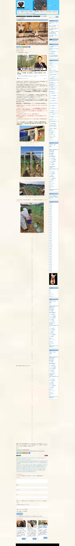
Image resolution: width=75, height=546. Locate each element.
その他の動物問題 (36, 11)
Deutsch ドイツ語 (51, 134)
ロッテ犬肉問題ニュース (29, 16)
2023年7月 (50, 208)
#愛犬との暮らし (19, 466)
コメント (18, 477)
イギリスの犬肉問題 (51, 328)
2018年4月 (50, 259)
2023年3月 (50, 213)
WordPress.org (51, 296)
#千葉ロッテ (45, 465)
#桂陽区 (29, 466)
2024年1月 (50, 203)
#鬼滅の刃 (24, 468)
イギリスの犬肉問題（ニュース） (53, 108)
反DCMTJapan (19, 471)
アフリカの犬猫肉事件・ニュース (53, 100)
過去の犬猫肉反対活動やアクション (53, 121)
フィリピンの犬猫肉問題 (52, 178)
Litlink (50, 344)
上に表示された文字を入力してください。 (23, 504)
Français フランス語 (51, 136)
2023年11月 (50, 205)
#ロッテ (29, 459)
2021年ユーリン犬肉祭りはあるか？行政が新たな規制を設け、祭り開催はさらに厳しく (53, 196)
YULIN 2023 (50, 65)
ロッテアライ (34, 468)
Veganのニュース (42, 11)
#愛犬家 (25, 466)
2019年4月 (50, 251)
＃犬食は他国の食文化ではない (31, 471)
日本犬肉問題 (51, 167)
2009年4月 (50, 270)
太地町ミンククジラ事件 (52, 126)
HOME (18, 11)
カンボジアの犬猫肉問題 (52, 161)
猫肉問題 (50, 146)
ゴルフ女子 (28, 468)
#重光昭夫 (38, 466)
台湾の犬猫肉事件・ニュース (53, 112)
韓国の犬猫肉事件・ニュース (36, 16)
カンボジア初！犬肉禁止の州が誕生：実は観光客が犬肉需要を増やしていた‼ (53, 56)
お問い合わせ (27, 13)
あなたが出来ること (49, 11)
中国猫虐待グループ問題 (24, 11)
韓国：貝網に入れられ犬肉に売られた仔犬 (31, 528)
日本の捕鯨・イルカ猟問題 (52, 128)
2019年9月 (50, 248)
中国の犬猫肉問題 (51, 151)
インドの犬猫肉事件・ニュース (53, 110)
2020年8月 (50, 232)
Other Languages (32, 13)
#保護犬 (31, 465)
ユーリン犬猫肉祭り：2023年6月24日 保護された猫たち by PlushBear (53, 32)
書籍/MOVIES (51, 130)
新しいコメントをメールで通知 (22, 509)
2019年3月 (50, 253)
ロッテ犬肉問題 (51, 154)
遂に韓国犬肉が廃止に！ (52, 22)
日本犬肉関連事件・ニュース (53, 78)
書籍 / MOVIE (55, 11)
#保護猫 (35, 465)
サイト (17, 494)
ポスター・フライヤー (52, 183)
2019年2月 (50, 254)
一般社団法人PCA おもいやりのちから (19, 8)
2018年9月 (50, 256)
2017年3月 (50, 267)
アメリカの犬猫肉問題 (52, 173)
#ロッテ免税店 (26, 465)
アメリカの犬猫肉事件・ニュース (53, 105)
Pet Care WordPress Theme (34, 544)
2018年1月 (50, 262)
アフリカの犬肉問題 (51, 164)
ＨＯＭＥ (50, 139)
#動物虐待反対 (40, 465)
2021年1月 (50, 229)
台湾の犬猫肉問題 (51, 176)
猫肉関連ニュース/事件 (52, 70)
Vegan (50, 68)
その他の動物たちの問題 (52, 125)
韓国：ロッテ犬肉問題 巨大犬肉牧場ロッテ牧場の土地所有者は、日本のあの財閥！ (42, 527)
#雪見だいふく (43, 466)
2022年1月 (50, 221)
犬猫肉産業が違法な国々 (52, 166)
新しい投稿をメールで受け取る (22, 511)
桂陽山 (24, 471)
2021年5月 (50, 224)
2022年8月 (50, 219)
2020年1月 (50, 243)
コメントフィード (51, 294)
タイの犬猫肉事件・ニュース (53, 116)
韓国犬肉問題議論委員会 (52, 156)
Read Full (24, 539)
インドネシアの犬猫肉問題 (52, 159)
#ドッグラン (25, 459)
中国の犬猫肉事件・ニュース (53, 82)
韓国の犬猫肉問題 (51, 153)
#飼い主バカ (19, 468)
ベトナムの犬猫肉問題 (52, 314)
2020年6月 (50, 235)
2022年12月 (50, 216)
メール (17, 489)
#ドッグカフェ (19, 459)
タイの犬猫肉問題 (51, 336)
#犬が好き (33, 466)
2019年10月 (50, 246)
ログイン (50, 291)
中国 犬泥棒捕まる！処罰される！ (53, 35)
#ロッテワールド (19, 465)
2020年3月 (50, 240)
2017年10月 (50, 264)
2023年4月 (50, 211)
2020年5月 (50, 237)
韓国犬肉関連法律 (51, 91)
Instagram (55, 5)
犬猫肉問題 (30, 11)
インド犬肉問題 (51, 331)
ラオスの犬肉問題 (51, 319)
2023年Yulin (50, 62)
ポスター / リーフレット (20, 13)
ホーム (50, 304)
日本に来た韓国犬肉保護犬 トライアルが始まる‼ (21, 528)
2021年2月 (50, 227)
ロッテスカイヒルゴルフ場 (41, 468)
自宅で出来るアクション (52, 119)
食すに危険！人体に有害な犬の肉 (53, 103)
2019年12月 (50, 245)
